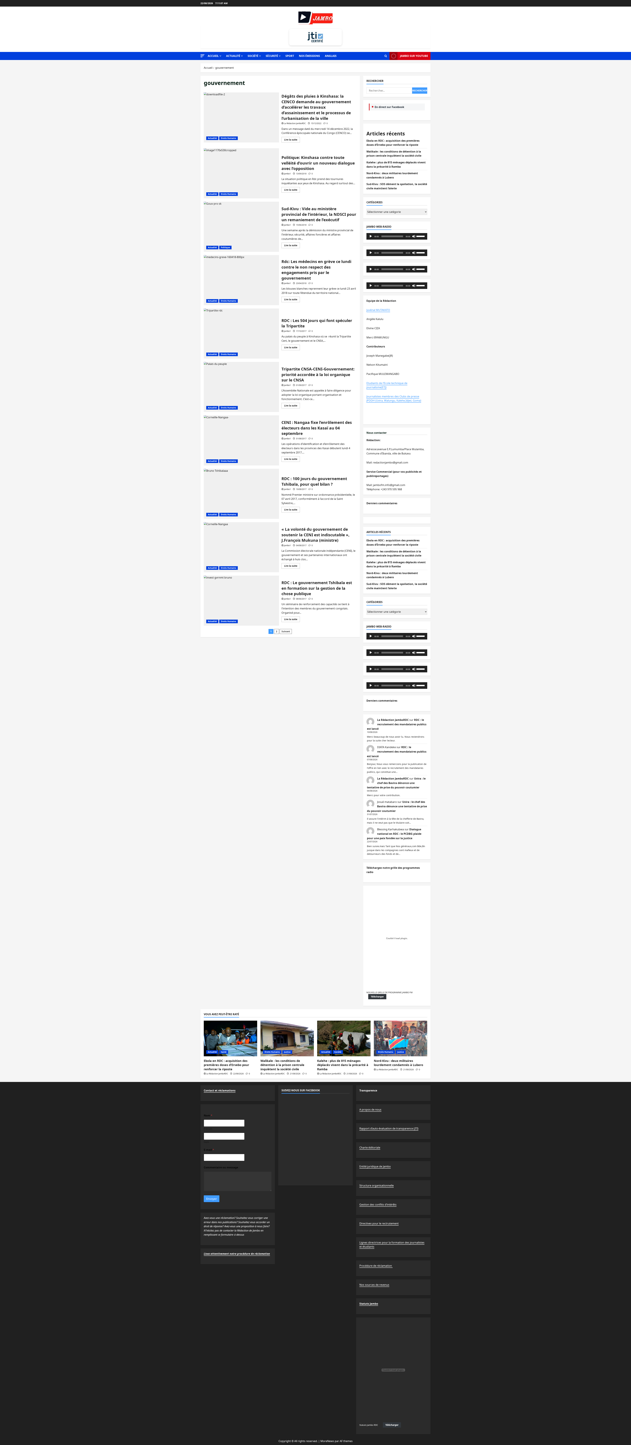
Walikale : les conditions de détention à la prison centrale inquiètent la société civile (282, 1065)
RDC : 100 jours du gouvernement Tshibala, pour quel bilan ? (241, 494)
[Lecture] (370, 236)
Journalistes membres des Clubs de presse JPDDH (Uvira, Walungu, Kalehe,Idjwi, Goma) (393, 399)
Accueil (213, 56)
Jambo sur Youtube (414, 56)
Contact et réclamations (219, 1090)
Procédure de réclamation (376, 1265)
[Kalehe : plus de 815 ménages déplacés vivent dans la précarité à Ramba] (344, 1038)
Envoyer (211, 1199)
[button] (202, 55)
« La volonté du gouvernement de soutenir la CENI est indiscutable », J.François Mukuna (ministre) (241, 547)
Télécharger (377, 996)
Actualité (233, 56)
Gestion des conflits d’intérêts (378, 1204)
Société (253, 56)
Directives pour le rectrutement (379, 1223)
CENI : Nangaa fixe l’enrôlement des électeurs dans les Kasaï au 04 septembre (241, 440)
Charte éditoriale (369, 1147)
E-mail (209, 1149)
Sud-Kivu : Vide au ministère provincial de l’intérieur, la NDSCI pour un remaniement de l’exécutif (241, 227)
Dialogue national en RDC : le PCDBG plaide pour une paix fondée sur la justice (394, 834)
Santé (223, 1052)
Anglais (331, 56)
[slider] (421, 236)
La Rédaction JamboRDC (295, 123)
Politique (225, 247)
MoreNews (327, 1441)
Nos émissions (309, 56)
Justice (287, 1052)
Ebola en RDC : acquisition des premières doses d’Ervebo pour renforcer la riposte (226, 1065)
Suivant (285, 631)
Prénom (208, 1128)
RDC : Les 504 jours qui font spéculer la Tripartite (241, 333)
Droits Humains (228, 138)
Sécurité (272, 56)
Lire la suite (292, 140)
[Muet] (413, 236)
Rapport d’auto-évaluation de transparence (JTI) (388, 1128)
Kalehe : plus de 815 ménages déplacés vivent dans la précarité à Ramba (342, 1065)
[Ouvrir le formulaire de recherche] (386, 56)
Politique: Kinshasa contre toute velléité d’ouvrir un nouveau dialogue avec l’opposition (241, 173)
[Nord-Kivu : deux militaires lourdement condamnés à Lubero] (400, 1038)
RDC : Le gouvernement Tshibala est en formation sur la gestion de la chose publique (241, 601)
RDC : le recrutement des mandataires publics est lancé (396, 724)
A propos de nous (370, 1109)
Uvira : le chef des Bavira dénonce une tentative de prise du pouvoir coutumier (396, 783)
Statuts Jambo (368, 1303)
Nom (206, 1142)
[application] (396, 236)
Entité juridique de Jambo (375, 1166)
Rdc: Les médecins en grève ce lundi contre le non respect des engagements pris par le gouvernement (241, 280)
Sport (289, 56)
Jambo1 (287, 173)
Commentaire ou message (221, 1167)
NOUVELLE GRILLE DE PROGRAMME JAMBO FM (389, 992)
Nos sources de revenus (374, 1285)
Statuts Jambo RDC (368, 1424)
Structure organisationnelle (376, 1185)
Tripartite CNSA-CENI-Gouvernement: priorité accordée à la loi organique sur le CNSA (241, 387)
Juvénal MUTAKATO (378, 310)
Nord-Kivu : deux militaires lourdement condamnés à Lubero (398, 1063)
